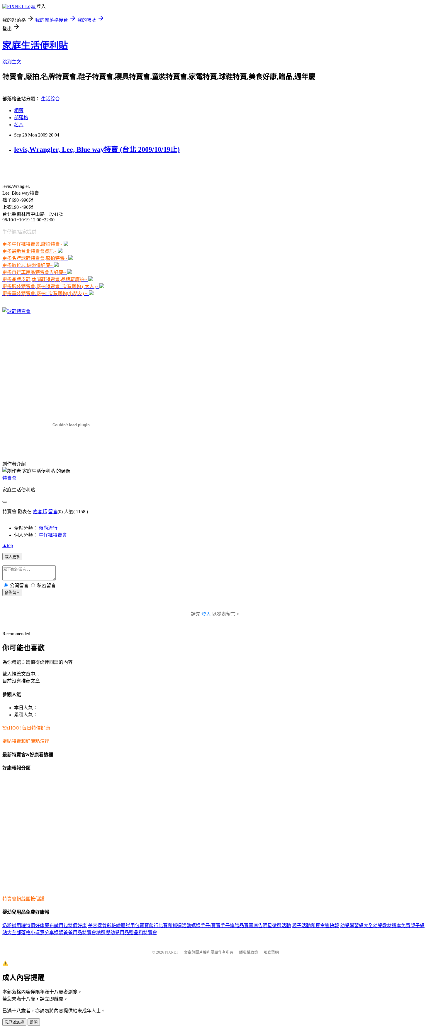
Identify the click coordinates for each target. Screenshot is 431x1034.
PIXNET (171, 952)
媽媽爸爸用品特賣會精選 (80, 932)
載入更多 (12, 557)
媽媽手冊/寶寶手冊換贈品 (217, 925)
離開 (34, 1022)
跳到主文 (11, 61)
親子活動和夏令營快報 (315, 925)
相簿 (18, 110)
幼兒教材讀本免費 (391, 925)
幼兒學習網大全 (356, 925)
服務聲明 (271, 952)
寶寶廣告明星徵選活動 (267, 925)
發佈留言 (12, 592)
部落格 (21, 117)
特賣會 (9, 478)
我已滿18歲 (14, 1022)
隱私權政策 (248, 952)
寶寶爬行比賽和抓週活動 (165, 925)
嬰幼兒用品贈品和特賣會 (131, 932)
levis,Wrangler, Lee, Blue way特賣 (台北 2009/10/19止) (97, 149)
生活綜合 (50, 98)
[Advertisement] (71, 168)
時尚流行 (48, 528)
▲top (7, 545)
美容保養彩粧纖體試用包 (114, 925)
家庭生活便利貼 (35, 45)
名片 (18, 124)
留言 (52, 511)
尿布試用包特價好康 (66, 925)
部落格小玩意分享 (35, 932)
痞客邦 (40, 511)
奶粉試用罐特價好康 (23, 925)
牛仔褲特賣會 (53, 535)
